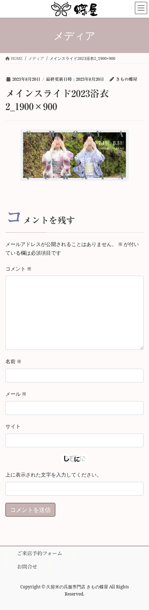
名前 (13, 361)
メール (15, 393)
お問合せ (27, 566)
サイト (13, 426)
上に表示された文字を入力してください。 (53, 474)
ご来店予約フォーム (39, 553)
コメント (18, 268)
